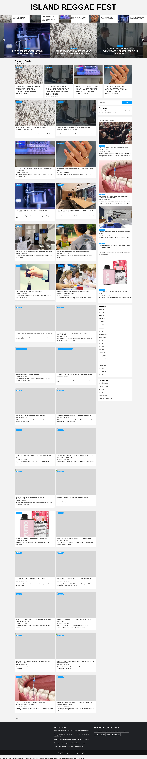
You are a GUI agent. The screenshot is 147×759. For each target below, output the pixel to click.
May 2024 (101, 328)
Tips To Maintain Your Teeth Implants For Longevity (34, 252)
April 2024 (101, 331)
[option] (14, 19)
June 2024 (101, 325)
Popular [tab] (101, 120)
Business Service (103, 386)
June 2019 (101, 368)
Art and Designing (21, 348)
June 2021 (101, 349)
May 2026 (101, 309)
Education (101, 389)
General (27, 48)
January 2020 (102, 356)
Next (17, 718)
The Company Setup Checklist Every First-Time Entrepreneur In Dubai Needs (73, 51)
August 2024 (102, 319)
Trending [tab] (113, 120)
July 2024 (101, 322)
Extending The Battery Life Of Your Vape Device (33, 538)
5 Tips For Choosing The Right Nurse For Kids (73, 252)
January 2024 (102, 337)
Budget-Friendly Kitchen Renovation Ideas (72, 497)
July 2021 (101, 346)
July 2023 (101, 340)
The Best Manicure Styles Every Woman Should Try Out (107, 19)
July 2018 (101, 374)
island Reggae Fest (73, 7)
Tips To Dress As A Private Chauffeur (29, 291)
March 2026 (102, 315)
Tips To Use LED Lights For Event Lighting (30, 416)
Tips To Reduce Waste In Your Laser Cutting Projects (137, 19)
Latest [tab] (107, 120)
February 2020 (102, 353)
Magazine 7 (78, 753)
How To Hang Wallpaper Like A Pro (28, 374)
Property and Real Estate (65, 348)
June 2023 (101, 343)
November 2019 (103, 362)
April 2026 (101, 312)
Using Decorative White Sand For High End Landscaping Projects (19, 19)
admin (23, 56)
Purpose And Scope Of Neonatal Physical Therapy (75, 538)
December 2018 (103, 371)
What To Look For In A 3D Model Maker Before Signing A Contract (78, 19)
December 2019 (103, 359)
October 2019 (102, 365)
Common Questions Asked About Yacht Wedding (74, 416)
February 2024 (102, 334)
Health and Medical (104, 395)
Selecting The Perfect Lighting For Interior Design (34, 333)
